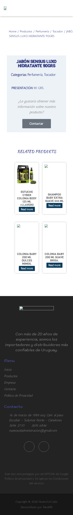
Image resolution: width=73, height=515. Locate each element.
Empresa (9, 382)
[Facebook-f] (29, 446)
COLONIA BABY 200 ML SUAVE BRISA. (54, 257)
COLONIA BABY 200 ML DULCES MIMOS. (26, 259)
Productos (26, 31)
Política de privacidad (18, 478)
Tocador (58, 31)
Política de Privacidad (18, 395)
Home (12, 31)
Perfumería (42, 31)
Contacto (10, 389)
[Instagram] (44, 446)
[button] (65, 8)
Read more (27, 209)
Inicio (8, 370)
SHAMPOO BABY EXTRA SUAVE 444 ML (54, 197)
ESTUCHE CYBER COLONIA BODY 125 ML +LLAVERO (26, 198)
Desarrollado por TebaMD (37, 507)
